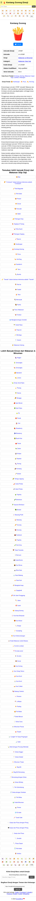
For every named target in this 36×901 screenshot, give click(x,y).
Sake (19, 742)
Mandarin (19, 373)
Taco (19, 269)
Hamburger (19, 244)
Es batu (19, 812)
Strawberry (19, 428)
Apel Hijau (19, 408)
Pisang (19, 388)
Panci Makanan (19, 309)
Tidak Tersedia (19, 550)
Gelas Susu (19, 721)
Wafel (19, 214)
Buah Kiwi (19, 438)
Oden (19, 600)
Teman (19, 807)
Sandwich (19, 264)
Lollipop (19, 701)
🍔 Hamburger (15, 81)
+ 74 (31, 865)
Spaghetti (19, 590)
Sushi (19, 605)
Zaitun (19, 448)
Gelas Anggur (19, 752)
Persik (19, 418)
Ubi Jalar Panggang (19, 595)
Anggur (19, 357)
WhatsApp (26, 894)
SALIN (19, 44)
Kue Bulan (19, 620)
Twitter (17, 892)
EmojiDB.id (19, 899)
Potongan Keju (19, 219)
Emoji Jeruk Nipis (19, 383)
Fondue (19, 315)
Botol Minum (19, 716)
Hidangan (22, 77)
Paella (19, 304)
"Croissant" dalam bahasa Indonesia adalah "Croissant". (19, 182)
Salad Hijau (19, 325)
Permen (19, 696)
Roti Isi (19, 284)
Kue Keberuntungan (19, 636)
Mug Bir (19, 767)
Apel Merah (19, 403)
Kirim (31, 877)
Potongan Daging (19, 234)
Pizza (19, 254)
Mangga (19, 398)
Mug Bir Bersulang (19, 772)
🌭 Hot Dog (30, 81)
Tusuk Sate (19, 817)
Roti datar (19, 193)
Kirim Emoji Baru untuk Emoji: (18, 875)
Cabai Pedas (19, 484)
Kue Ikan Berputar (19, 615)
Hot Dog (19, 259)
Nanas (19, 393)
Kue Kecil (19, 676)
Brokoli (19, 509)
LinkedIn (29, 892)
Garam (19, 340)
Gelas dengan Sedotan (19, 792)
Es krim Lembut (19, 646)
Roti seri (18, 555)
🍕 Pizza (23, 81)
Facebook (23, 892)
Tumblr (20, 894)
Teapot (19, 731)
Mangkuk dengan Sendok (19, 320)
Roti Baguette (19, 188)
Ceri (19, 423)
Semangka (19, 362)
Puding (19, 706)
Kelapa (19, 453)
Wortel (19, 473)
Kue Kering (19, 666)
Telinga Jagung (19, 479)
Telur (19, 294)
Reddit (15, 894)
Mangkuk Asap (19, 585)
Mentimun (19, 499)
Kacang (19, 525)
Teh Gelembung (19, 787)
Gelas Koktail (19, 757)
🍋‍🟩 (22, 858)
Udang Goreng (19, 610)
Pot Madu (19, 711)
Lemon (19, 378)
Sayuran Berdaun (19, 504)
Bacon (19, 239)
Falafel (19, 289)
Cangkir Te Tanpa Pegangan (19, 736)
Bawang (19, 520)
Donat (19, 203)
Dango (19, 625)
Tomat (19, 443)
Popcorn (19, 330)
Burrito (19, 274)
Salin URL (18, 889)
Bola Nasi (19, 570)
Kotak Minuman (19, 802)
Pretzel (19, 198)
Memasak (19, 299)
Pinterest (9, 894)
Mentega (19, 335)
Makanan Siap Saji (24, 61)
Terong (19, 463)
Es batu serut (19, 651)
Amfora (19, 853)
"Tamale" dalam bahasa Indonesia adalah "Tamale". (19, 279)
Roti (19, 177)
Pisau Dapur (19, 843)
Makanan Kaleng (19, 345)
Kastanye (19, 535)
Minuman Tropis (19, 762)
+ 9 (31, 16)
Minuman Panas (19, 726)
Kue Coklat (19, 686)
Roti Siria (19, 545)
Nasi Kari (19, 580)
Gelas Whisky (19, 782)
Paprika (19, 494)
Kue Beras (19, 565)
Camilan (16, 77)
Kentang (16, 76)
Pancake (19, 209)
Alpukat (19, 458)
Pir (19, 413)
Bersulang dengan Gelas (19, 777)
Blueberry (19, 433)
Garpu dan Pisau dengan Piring (19, 822)
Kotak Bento (19, 560)
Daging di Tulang (19, 224)
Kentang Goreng (19, 249)
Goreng (22, 76)
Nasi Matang (19, 575)
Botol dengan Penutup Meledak (19, 747)
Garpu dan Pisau (19, 833)
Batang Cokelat (19, 691)
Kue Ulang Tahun (19, 671)
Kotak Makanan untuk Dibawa (19, 641)
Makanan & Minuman (25, 58)
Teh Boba (19, 797)
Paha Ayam (19, 229)
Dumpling (19, 631)
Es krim (19, 656)
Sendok (19, 838)
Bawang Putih (19, 514)
